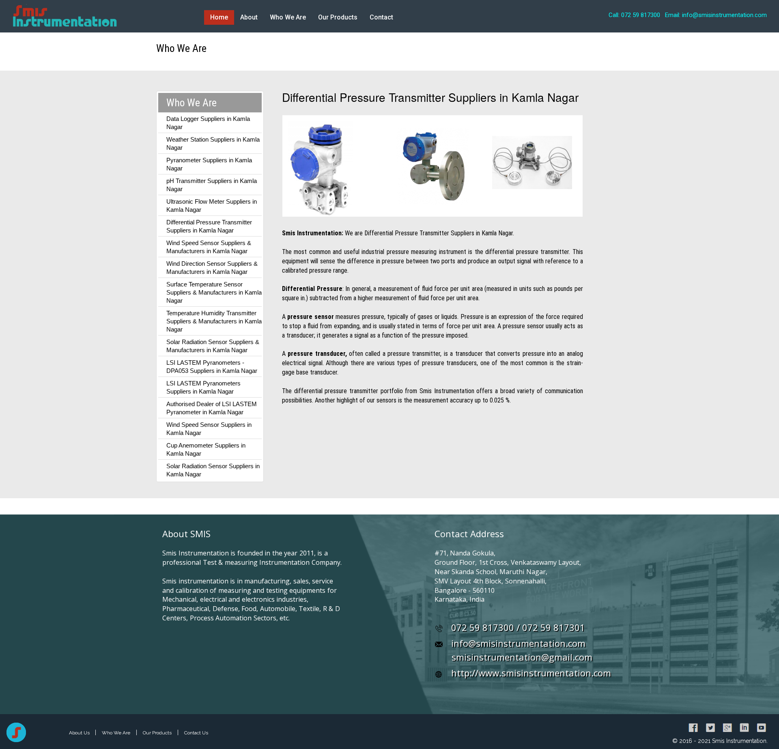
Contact (381, 17)
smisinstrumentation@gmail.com (522, 657)
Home (219, 17)
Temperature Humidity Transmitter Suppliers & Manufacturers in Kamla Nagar (214, 321)
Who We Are (288, 17)
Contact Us (196, 733)
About (249, 17)
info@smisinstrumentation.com (518, 643)
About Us (80, 733)
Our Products (337, 17)
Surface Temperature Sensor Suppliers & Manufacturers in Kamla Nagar (214, 292)
